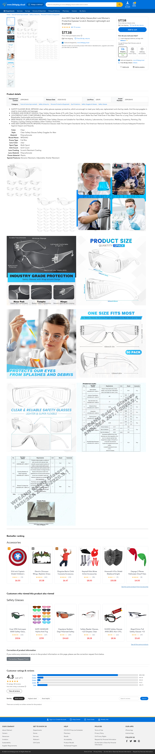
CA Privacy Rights (100, 736)
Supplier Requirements (9, 746)
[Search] (119, 4)
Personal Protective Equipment (50, 15)
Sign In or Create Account (57, 720)
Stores (35, 733)
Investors (5, 739)
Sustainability (6, 743)
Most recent (19, 698)
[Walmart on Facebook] (126, 741)
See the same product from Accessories (134, 587)
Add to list (125, 67)
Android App (129, 733)
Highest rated (32, 698)
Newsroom (5, 736)
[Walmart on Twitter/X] (131, 741)
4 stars (34, 677)
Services (19, 11)
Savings (27, 11)
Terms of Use (99, 730)
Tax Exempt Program (70, 746)
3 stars (34, 680)
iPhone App (129, 730)
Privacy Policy (99, 733)
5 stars (34, 675)
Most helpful (46, 698)
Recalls (66, 736)
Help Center (76, 720)
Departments (10, 11)
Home (8, 15)
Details (135, 63)
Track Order (91, 720)
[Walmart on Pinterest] (139, 741)
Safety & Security (35, 15)
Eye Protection (75, 104)
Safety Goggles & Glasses (89, 104)
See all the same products (139, 644)
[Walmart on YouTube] (135, 741)
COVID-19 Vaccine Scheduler (73, 730)
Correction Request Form (19, 659)
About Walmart (7, 730)
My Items (83, 11)
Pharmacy (66, 11)
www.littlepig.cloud (83, 43)
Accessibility (68, 739)
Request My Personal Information (105, 739)
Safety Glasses (102, 104)
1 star (34, 685)
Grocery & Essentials (39, 11)
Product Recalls (69, 743)
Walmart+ (36, 739)
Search (144, 698)
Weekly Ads (104, 720)
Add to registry (140, 67)
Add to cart (132, 29)
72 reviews (77, 27)
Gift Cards (36, 743)
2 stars (34, 682)
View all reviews (14, 691)
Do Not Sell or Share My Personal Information (117, 751)
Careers (74, 11)
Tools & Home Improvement (20, 15)
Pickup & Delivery (54, 11)
